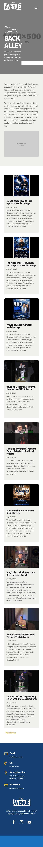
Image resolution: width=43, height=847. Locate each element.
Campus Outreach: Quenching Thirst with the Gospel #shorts (21, 698)
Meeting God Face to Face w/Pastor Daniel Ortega (19, 202)
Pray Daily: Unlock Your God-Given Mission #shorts (20, 574)
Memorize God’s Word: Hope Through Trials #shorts (20, 636)
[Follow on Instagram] (21, 822)
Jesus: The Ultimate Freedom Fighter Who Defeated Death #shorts (21, 451)
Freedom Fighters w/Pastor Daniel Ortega (20, 512)
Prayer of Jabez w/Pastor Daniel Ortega (19, 326)
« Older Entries (10, 733)
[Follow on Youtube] (29, 822)
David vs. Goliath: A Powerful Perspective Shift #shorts (20, 388)
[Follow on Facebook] (13, 822)
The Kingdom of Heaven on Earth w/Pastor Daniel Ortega (21, 264)
